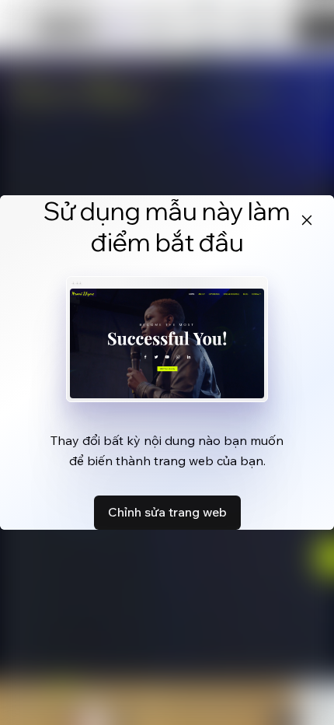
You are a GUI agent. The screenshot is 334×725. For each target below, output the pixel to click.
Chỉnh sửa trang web (167, 512)
